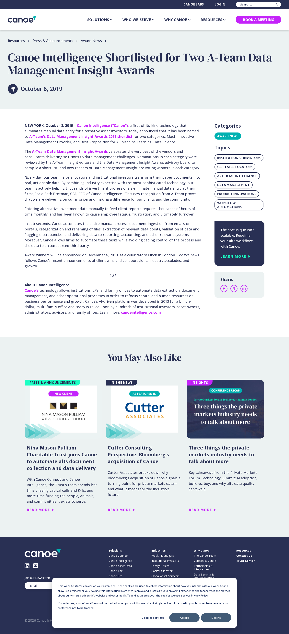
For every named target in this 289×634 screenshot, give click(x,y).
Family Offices (160, 566)
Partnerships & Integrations (203, 567)
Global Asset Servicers (165, 576)
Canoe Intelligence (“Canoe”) (102, 125)
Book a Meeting (258, 19)
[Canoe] (22, 19)
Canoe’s (31, 290)
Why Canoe (175, 19)
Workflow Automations (229, 205)
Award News (227, 136)
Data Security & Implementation (204, 576)
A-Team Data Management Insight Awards (70, 151)
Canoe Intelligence (120, 561)
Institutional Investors (238, 158)
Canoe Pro (115, 576)
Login (220, 4)
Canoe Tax (115, 571)
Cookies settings (153, 617)
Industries (158, 550)
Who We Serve (136, 19)
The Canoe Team (205, 555)
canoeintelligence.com (141, 312)
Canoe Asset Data (120, 566)
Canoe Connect (118, 555)
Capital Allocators (234, 167)
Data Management (233, 185)
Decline (216, 617)
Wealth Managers (162, 555)
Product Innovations (236, 194)
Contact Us (244, 555)
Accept (184, 617)
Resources (211, 19)
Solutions (98, 19)
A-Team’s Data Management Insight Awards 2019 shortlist (81, 136)
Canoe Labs (193, 4)
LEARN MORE (233, 256)
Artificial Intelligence (237, 176)
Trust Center (245, 561)
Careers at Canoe (205, 561)
